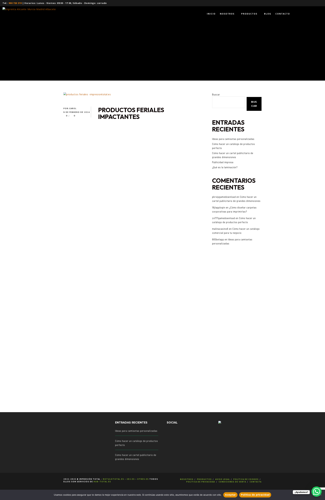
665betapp (218, 239)
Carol (73, 108)
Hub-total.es (102, 481)
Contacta (256, 481)
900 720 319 (15, 3)
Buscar (216, 94)
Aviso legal (222, 479)
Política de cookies (246, 479)
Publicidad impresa (222, 162)
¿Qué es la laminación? (224, 167)
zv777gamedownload (223, 218)
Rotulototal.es (113, 479)
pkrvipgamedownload (224, 196)
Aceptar (230, 494)
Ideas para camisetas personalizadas (233, 138)
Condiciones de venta (232, 481)
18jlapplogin (218, 207)
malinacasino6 (220, 228)
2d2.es (131, 479)
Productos (204, 479)
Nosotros (186, 479)
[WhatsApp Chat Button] (316, 491)
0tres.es (143, 479)
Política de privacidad (200, 481)
